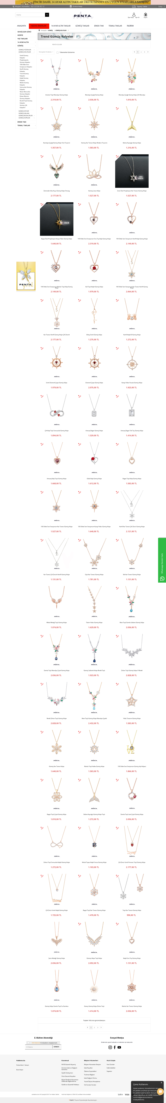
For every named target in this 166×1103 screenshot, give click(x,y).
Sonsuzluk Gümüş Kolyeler (26, 88)
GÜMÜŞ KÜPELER (24, 118)
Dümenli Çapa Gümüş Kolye (94, 382)
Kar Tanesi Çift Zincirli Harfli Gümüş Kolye (57, 574)
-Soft (71, 1100)
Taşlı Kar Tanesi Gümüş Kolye (132, 910)
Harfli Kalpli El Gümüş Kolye (132, 334)
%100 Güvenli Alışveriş (69, 1064)
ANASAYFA (21, 26)
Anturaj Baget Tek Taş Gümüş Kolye (132, 430)
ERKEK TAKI (99, 26)
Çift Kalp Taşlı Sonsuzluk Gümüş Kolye (57, 430)
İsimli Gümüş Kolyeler (24, 57)
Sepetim (109, 1071)
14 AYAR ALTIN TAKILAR (60, 26)
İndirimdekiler (111, 1068)
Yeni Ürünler (111, 1064)
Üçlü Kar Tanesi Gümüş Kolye (94, 574)
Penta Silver (57, 44)
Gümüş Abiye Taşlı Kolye (94, 958)
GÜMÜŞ (20, 46)
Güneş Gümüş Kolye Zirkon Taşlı (94, 1006)
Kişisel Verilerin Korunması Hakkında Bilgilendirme (70, 1080)
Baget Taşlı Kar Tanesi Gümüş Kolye (94, 910)
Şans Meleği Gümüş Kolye (57, 958)
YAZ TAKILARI (23, 39)
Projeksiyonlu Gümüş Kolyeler (25, 61)
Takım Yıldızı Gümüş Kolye (94, 622)
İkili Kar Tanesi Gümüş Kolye (132, 574)
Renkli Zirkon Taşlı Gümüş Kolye (57, 718)
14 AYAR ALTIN (23, 42)
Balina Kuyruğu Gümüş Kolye (132, 142)
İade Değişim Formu (90, 1078)
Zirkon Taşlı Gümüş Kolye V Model (132, 670)
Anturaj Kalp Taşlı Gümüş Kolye (56, 478)
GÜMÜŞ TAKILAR (82, 26)
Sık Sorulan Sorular (90, 1085)
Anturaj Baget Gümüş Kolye (94, 430)
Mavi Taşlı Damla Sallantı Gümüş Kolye (132, 622)
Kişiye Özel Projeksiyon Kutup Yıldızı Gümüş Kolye (56, 238)
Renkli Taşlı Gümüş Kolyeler (26, 102)
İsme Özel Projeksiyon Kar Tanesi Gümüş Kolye (132, 190)
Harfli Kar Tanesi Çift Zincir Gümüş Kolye (132, 526)
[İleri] (148, 52)
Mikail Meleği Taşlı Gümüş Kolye (57, 622)
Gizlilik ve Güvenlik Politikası (70, 1085)
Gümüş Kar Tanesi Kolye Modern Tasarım (94, 142)
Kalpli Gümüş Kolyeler (24, 79)
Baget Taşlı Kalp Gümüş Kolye (132, 478)
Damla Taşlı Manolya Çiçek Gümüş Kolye (56, 670)
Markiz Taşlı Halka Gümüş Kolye (94, 766)
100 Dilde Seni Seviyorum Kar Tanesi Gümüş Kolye (56, 526)
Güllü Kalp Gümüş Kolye (94, 478)
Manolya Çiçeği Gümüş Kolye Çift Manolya (132, 94)
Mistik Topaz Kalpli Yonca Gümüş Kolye (94, 862)
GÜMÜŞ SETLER (24, 111)
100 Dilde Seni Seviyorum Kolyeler (26, 66)
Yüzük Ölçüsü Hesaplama (92, 1081)
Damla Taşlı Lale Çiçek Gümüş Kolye (132, 814)
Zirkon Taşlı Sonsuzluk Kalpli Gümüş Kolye (57, 862)
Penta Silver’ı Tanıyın (22, 1065)
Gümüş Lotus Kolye (94, 190)
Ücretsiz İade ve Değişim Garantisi (69, 1068)
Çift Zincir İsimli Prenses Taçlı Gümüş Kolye (131, 862)
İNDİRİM (130, 26)
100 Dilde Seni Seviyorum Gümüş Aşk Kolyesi (132, 766)
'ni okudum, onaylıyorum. (44, 1043)
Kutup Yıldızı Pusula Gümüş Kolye (132, 382)
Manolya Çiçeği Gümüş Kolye (94, 94)
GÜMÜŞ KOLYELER (25, 52)
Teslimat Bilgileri (89, 1075)
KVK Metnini (36, 1043)
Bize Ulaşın (19, 1069)
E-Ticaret (76, 1100)
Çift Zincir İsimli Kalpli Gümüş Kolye (57, 910)
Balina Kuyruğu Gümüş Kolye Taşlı (94, 814)
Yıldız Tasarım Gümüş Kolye (132, 718)
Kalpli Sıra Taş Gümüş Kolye (132, 958)
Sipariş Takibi (142, 6)
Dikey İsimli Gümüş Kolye (94, 334)
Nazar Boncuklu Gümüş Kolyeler (25, 93)
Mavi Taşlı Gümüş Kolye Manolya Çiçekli (94, 718)
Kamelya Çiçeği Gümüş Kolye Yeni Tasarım (56, 142)
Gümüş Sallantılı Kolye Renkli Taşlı (94, 670)
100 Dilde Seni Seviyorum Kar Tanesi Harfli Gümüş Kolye (132, 287)
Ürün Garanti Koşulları (69, 1076)
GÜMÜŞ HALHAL (24, 113)
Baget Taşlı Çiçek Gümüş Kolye (56, 814)
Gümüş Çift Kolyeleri (23, 106)
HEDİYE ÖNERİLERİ (38, 26)
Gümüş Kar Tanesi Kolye (56, 766)
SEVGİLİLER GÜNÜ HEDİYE (24, 33)
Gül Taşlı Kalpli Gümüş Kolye (94, 286)
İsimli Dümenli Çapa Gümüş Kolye (56, 382)
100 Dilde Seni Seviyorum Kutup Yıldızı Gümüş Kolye (94, 526)
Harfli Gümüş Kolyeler (24, 70)
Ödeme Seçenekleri (90, 1071)
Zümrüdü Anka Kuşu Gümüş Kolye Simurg (57, 190)
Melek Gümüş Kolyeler (24, 84)
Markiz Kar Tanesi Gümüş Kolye (132, 1006)
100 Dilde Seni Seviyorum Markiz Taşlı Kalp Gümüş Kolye (57, 287)
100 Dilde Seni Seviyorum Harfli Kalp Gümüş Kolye (132, 238)
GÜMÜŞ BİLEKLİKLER (26, 116)
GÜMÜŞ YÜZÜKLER (25, 50)
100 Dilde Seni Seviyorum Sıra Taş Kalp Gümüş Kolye (94, 238)
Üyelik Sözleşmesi (67, 1073)
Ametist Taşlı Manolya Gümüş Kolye (56, 94)
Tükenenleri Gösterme (67, 52)
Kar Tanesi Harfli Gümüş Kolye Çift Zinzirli (57, 334)
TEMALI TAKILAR (115, 26)
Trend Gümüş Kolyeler (24, 75)
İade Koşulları (88, 1068)
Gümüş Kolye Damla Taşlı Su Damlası (56, 1006)
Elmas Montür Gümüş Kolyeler (25, 97)
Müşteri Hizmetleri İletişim (92, 1064)
